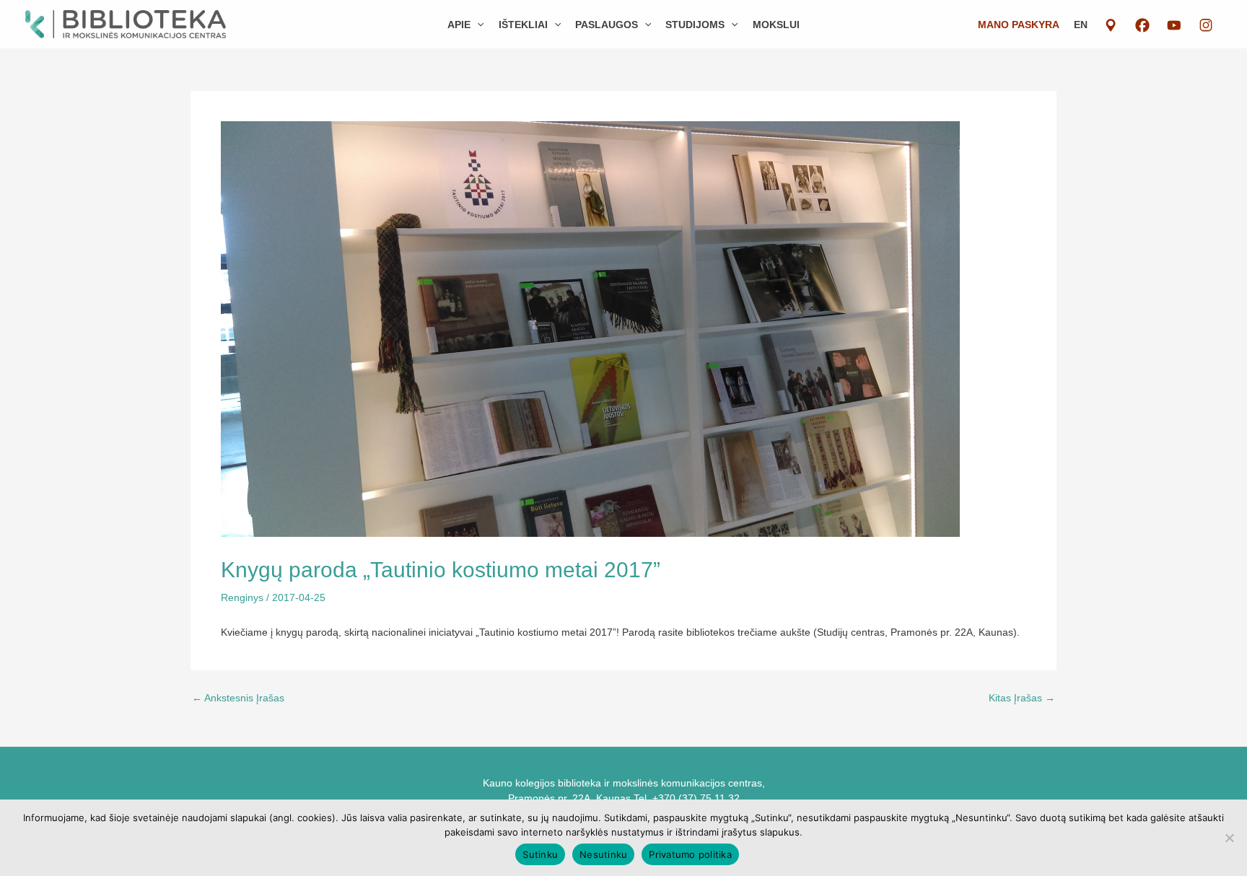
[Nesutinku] (1229, 838)
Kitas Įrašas (1022, 698)
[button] (477, 24)
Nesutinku (603, 854)
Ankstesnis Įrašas (238, 698)
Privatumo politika (690, 854)
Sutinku (540, 854)
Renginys (242, 597)
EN (1081, 24)
